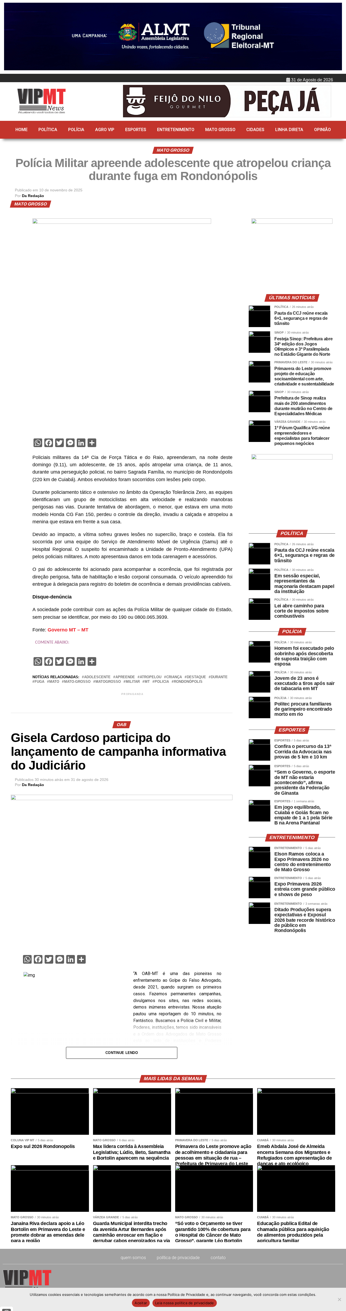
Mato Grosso (220, 129)
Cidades (255, 129)
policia (162, 682)
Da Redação (33, 196)
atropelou (150, 677)
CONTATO (218, 1257)
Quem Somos (133, 1257)
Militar (133, 682)
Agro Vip (104, 129)
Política (47, 129)
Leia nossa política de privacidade (184, 1303)
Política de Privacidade (178, 1257)
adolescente (97, 677)
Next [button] (335, 37)
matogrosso (108, 682)
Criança (174, 677)
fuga (39, 682)
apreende (125, 677)
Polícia (76, 129)
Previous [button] (10, 37)
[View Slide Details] (291, 222)
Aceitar (141, 1303)
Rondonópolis (188, 682)
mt (147, 682)
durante (219, 677)
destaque (196, 677)
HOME (21, 129)
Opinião (322, 129)
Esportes (135, 129)
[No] (339, 1299)
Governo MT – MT (68, 630)
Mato (54, 682)
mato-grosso (77, 682)
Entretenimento (175, 129)
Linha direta (289, 129)
